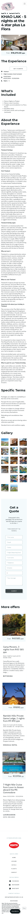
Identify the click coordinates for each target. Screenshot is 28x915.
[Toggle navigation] (24, 3)
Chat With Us (15, 911)
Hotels (14, 865)
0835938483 (14, 901)
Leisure (14, 861)
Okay (24, 908)
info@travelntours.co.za (14, 897)
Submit (14, 591)
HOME (14, 857)
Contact (14, 872)
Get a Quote (18, 68)
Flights (14, 868)
